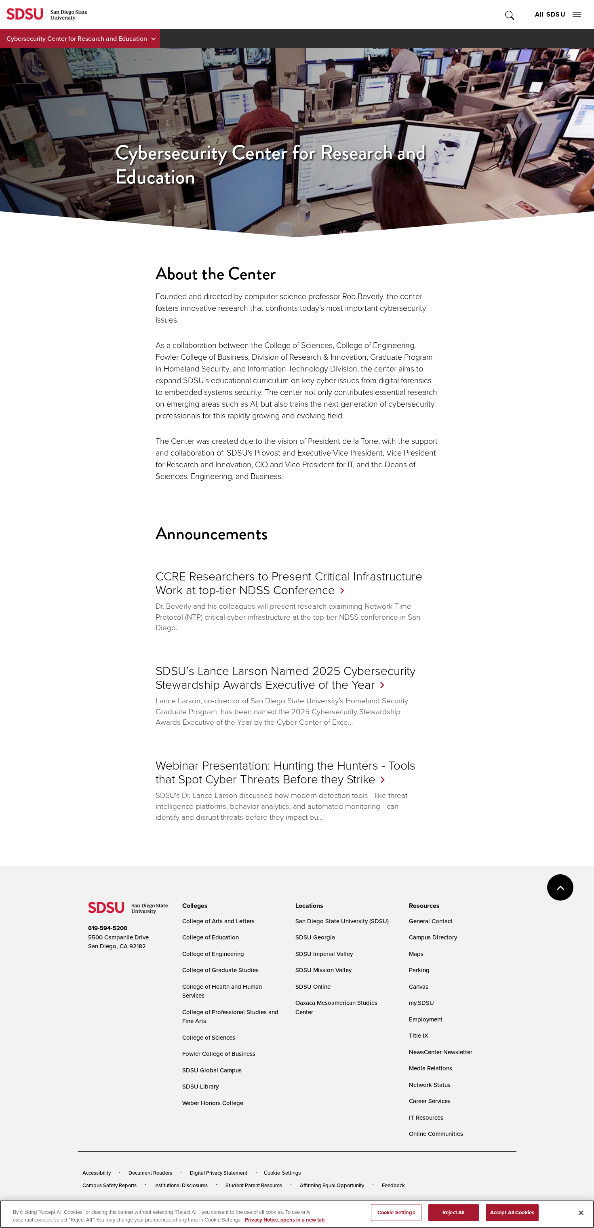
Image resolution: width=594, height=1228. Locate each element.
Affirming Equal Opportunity (332, 1185)
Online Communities (436, 1133)
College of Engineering (213, 953)
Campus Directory (433, 937)
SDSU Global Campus (212, 1070)
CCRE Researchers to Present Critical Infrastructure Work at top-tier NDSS (289, 583)
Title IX (418, 1035)
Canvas (418, 986)
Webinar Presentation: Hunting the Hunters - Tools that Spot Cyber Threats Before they (285, 772)
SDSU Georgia (315, 937)
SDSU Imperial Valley (324, 953)
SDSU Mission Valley (323, 970)
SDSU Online (313, 986)
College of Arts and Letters (218, 921)
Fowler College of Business (218, 1053)
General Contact (431, 921)
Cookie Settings (282, 1173)
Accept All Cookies (512, 1212)
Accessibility (96, 1172)
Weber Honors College (212, 1103)
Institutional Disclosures (181, 1185)
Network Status (430, 1084)
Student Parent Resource (253, 1185)
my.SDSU (421, 1002)
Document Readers (150, 1172)
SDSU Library (200, 1086)
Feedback (393, 1185)
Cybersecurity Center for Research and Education (76, 38)
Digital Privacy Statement (218, 1172)
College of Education (210, 937)
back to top (560, 887)
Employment (425, 1019)
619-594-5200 (107, 928)
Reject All (453, 1212)
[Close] (581, 1213)
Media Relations (430, 1068)
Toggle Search (510, 14)
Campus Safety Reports (109, 1185)
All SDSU (550, 14)
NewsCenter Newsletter (440, 1052)
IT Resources (426, 1117)
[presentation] (194, 905)
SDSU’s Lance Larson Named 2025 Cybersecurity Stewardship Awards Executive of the (285, 677)
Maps (416, 953)
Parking (419, 970)
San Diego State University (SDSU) (342, 921)
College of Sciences (208, 1037)
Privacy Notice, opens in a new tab (285, 1220)
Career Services (430, 1101)
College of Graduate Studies (220, 970)
